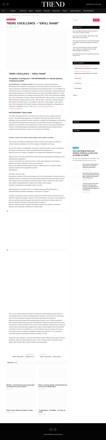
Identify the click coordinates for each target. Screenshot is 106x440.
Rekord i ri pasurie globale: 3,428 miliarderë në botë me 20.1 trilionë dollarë (52, 385)
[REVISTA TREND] (53, 4)
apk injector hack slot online (81, 66)
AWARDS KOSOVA (11, 19)
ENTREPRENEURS (88, 11)
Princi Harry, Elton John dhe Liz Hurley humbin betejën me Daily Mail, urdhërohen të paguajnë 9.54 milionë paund (86, 42)
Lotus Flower (77, 78)
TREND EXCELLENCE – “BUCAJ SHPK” (50, 356)
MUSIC (31, 11)
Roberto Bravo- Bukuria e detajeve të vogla (19, 410)
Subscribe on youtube (93, 4)
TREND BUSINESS (75, 11)
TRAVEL (64, 11)
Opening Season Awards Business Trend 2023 (85, 68)
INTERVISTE (56, 11)
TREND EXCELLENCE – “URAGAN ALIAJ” (23, 356)
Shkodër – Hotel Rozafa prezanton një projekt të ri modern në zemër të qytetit (20, 385)
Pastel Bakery (78, 88)
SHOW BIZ (47, 11)
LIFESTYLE (23, 11)
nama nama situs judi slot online (82, 71)
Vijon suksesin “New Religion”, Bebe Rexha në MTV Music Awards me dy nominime (91, 166)
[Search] (103, 11)
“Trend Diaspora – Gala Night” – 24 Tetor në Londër (51, 411)
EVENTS (13, 11)
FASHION (38, 11)
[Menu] (3, 11)
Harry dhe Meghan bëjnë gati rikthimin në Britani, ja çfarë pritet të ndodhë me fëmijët (85, 153)
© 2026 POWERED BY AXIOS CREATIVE (53, 434)
